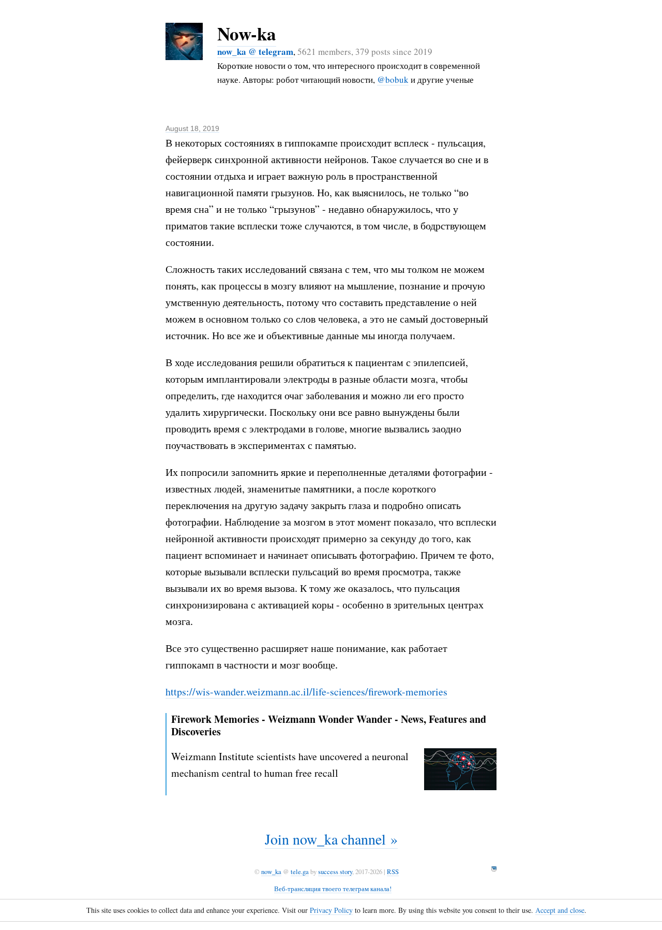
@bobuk (393, 79)
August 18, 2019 (192, 128)
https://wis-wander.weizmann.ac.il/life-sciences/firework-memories (306, 692)
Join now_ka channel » (331, 839)
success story (335, 871)
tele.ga (300, 871)
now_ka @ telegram (255, 51)
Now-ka (246, 33)
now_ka (271, 871)
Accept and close (559, 910)
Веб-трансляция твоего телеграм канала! (333, 888)
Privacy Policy (331, 910)
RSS (393, 871)
